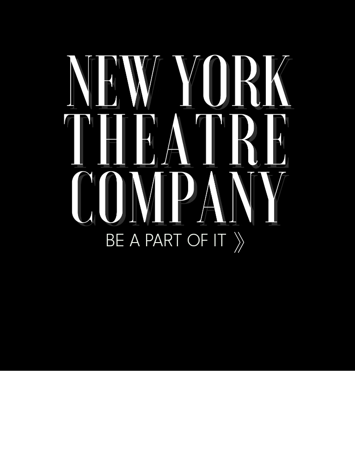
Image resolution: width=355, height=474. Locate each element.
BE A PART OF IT (166, 241)
